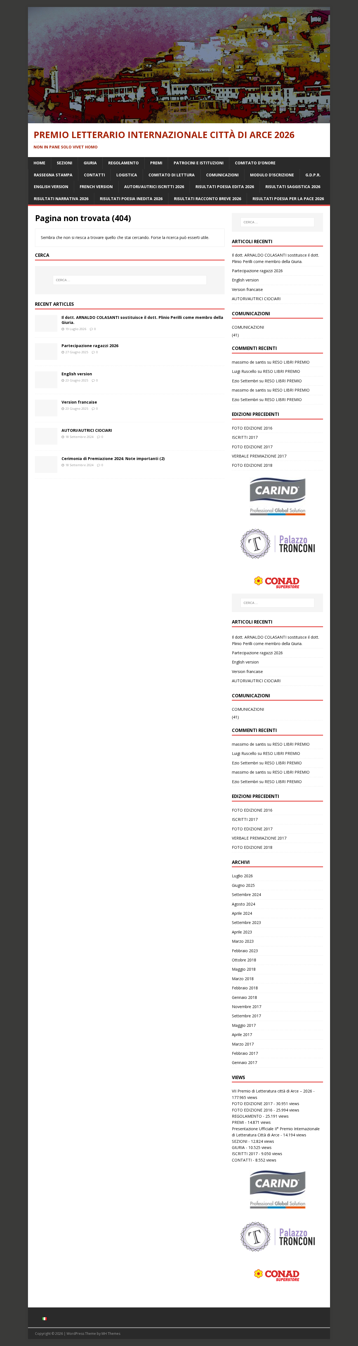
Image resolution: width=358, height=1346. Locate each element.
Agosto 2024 (243, 904)
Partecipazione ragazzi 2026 (90, 345)
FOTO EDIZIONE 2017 (252, 446)
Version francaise (79, 402)
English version (77, 373)
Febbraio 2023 (245, 950)
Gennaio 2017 (244, 1062)
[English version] (46, 385)
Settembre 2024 (246, 894)
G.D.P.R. (313, 174)
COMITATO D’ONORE (255, 162)
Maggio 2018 (244, 969)
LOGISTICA (126, 174)
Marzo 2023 (243, 941)
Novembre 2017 (246, 1006)
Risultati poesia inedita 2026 (131, 198)
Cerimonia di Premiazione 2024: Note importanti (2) (113, 458)
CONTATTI (94, 174)
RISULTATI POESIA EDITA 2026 (225, 186)
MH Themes (111, 1333)
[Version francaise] (46, 413)
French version (96, 186)
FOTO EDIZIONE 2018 (252, 465)
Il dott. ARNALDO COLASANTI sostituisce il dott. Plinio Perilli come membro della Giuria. (142, 320)
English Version (51, 186)
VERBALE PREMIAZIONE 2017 (259, 456)
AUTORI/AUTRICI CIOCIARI (87, 430)
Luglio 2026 (242, 875)
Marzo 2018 (243, 978)
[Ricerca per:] (129, 280)
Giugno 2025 (243, 885)
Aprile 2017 (242, 1034)
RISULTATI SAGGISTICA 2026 (292, 186)
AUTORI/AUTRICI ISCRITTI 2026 (154, 186)
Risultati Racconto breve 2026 (207, 198)
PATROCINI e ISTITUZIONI (198, 162)
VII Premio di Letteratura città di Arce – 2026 (272, 1091)
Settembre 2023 (246, 922)
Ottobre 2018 (244, 960)
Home (39, 162)
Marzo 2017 (243, 1044)
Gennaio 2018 (244, 997)
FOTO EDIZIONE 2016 (252, 428)
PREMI (156, 162)
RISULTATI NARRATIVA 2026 (61, 198)
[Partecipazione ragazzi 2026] (46, 356)
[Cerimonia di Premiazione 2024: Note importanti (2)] (46, 469)
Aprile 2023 (242, 932)
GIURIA (90, 162)
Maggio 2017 (244, 1025)
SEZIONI (64, 162)
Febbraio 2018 (245, 987)
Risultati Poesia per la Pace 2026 (288, 198)
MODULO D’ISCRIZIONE (272, 174)
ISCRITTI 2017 (245, 437)
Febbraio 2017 (245, 1053)
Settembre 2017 (246, 1015)
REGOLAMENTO (123, 162)
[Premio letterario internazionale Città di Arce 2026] (179, 120)
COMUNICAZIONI (222, 174)
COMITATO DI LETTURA (172, 174)
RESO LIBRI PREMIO (291, 362)
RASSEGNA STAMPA (53, 174)
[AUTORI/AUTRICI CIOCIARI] (46, 441)
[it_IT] (44, 1317)
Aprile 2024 (242, 913)
